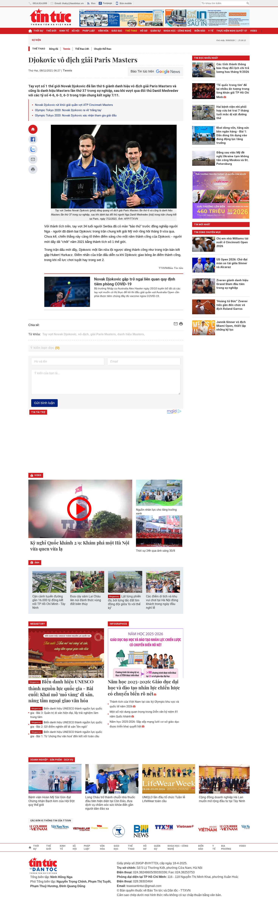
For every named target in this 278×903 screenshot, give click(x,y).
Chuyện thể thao (102, 48)
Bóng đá (53, 48)
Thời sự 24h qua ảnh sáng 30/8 (155, 550)
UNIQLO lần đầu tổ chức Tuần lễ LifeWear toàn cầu (163, 799)
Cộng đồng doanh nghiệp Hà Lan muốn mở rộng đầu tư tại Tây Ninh (222, 799)
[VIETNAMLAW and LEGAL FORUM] (71, 829)
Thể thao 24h (82, 48)
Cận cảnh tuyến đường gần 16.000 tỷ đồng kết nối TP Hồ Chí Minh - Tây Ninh (48, 602)
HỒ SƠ (143, 30)
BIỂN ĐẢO (199, 30)
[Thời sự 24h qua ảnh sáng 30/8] (159, 531)
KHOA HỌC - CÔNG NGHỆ (177, 30)
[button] (177, 582)
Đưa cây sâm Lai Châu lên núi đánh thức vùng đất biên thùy (85, 600)
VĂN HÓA (103, 30)
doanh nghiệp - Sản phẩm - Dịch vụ (51, 759)
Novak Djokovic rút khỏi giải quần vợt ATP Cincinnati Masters (74, 105)
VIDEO (253, 30)
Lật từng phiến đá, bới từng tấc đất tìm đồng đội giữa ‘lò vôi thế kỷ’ (124, 602)
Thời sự (38, 30)
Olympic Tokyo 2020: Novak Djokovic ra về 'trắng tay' (68, 110)
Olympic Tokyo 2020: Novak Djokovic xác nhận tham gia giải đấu (75, 115)
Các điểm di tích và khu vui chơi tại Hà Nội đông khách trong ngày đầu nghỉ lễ (162, 602)
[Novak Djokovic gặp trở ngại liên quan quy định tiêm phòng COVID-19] (67, 292)
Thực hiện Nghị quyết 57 (231, 30)
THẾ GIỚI (51, 30)
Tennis (66, 48)
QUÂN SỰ (155, 30)
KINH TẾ (64, 30)
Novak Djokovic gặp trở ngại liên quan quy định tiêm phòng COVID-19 (134, 281)
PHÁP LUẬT (88, 30)
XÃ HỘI (75, 30)
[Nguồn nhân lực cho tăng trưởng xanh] (159, 493)
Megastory (114, 596)
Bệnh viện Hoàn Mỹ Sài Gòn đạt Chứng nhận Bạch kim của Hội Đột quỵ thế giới (51, 801)
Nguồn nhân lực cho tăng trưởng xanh (156, 511)
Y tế (210, 30)
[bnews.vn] (132, 831)
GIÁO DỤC (116, 30)
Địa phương (226, 847)
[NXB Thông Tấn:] (111, 831)
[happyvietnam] (89, 827)
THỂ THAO (131, 30)
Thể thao (38, 48)
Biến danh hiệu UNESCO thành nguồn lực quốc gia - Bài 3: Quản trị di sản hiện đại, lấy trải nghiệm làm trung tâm (66, 713)
